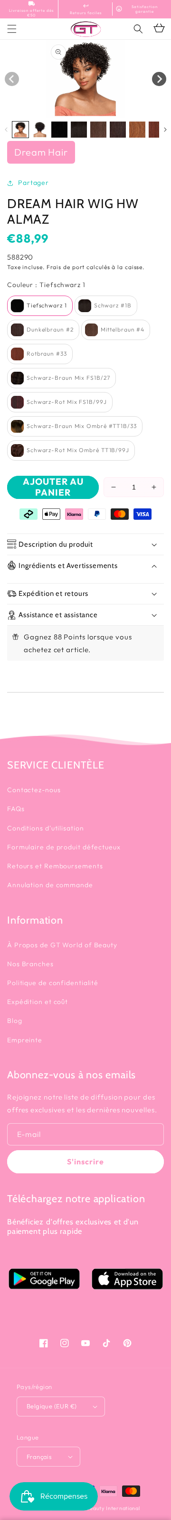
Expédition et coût (37, 1001)
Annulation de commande (50, 885)
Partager (33, 182)
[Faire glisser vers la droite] (159, 79)
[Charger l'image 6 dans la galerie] (118, 130)
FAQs (16, 808)
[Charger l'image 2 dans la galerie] (40, 130)
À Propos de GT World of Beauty (62, 945)
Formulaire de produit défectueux (64, 847)
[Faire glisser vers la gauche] (12, 79)
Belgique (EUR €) (51, 1406)
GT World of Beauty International (96, 1508)
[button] (138, 28)
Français (39, 1456)
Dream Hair (41, 152)
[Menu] (11, 28)
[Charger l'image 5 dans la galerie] (98, 130)
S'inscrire (85, 1161)
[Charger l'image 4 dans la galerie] (79, 130)
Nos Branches (30, 964)
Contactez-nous (34, 790)
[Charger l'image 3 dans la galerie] (59, 130)
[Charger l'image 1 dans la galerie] (20, 130)
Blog (14, 1020)
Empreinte (24, 1040)
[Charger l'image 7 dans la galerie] (137, 130)
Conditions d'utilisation (45, 828)
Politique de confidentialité (52, 982)
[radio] (40, 306)
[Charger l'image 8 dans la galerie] (157, 130)
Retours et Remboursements (55, 866)
